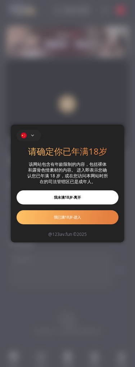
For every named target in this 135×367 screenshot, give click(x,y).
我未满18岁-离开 (67, 197)
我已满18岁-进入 (67, 217)
